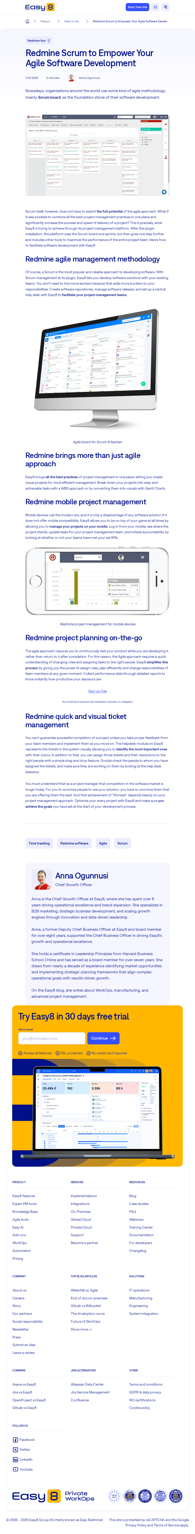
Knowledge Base (25, 1212)
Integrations (80, 1204)
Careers (18, 1298)
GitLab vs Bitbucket (86, 1306)
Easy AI (17, 1227)
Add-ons (19, 1235)
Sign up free (97, 691)
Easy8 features (23, 1196)
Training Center (141, 1227)
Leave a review (23, 1353)
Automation (21, 1251)
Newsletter (20, 1329)
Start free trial (137, 7)
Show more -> (81, 1329)
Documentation (141, 1235)
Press (16, 1337)
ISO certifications (142, 1400)
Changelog (137, 1251)
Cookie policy (139, 1408)
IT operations (139, 1290)
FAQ (132, 1212)
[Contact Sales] (155, 7)
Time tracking (39, 843)
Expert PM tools (24, 1204)
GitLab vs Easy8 (24, 1408)
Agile (103, 843)
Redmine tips (37, 40)
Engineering (138, 1306)
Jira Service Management (90, 1392)
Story (16, 1306)
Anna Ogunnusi (89, 78)
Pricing (17, 1258)
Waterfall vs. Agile (84, 1290)
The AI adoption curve (88, 1314)
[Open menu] (165, 7)
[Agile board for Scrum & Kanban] (97, 368)
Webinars (136, 1219)
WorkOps (19, 1243)
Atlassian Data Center (87, 1384)
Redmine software (74, 843)
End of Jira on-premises (89, 1298)
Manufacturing (140, 1298)
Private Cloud (81, 1227)
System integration (143, 1314)
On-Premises (81, 1212)
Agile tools (20, 1219)
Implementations (84, 1196)
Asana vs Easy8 (24, 1384)
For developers (140, 1243)
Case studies (139, 1204)
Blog (132, 1196)
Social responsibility (27, 1321)
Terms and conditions (145, 1384)
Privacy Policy (136, 1525)
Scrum (123, 843)
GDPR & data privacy (145, 1392)
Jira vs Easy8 (22, 1392)
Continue (99, 1038)
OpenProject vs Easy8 (29, 1400)
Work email (25, 1029)
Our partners (22, 1314)
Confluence (80, 1400)
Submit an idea (23, 1345)
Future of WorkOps (85, 1321)
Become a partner (84, 1243)
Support (77, 1235)
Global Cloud (81, 1219)
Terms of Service (166, 1525)
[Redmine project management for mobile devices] (97, 581)
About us (19, 1290)
